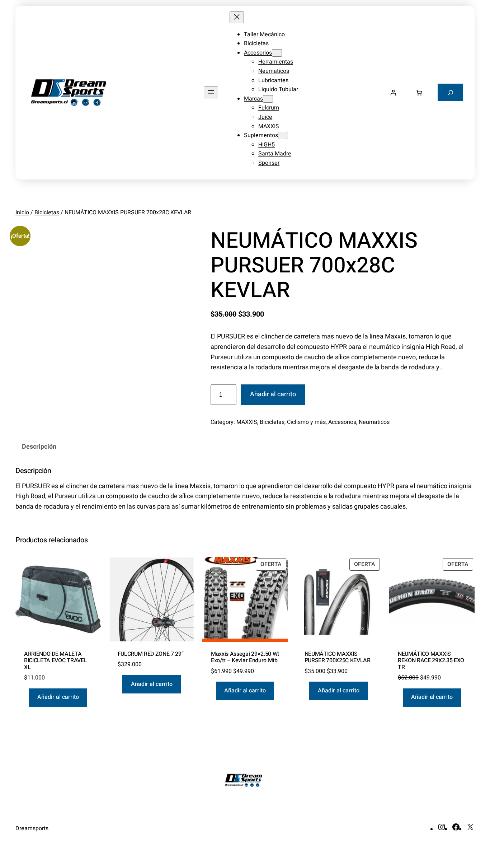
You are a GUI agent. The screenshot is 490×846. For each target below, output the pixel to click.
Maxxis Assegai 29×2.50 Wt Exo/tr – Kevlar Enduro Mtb (245, 657)
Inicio (22, 212)
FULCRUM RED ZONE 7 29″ (151, 654)
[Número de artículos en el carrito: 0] (419, 92)
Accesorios (342, 422)
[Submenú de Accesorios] (277, 53)
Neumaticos (374, 422)
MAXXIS (246, 422)
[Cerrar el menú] (237, 17)
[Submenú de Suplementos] (283, 135)
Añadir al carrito (273, 394)
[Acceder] (393, 92)
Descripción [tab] (39, 447)
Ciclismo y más (306, 422)
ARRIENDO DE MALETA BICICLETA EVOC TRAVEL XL (55, 660)
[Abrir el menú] (211, 92)
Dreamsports (31, 828)
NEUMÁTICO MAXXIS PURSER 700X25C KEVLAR (338, 657)
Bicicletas (46, 212)
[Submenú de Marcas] (268, 99)
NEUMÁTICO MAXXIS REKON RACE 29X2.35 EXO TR (431, 660)
